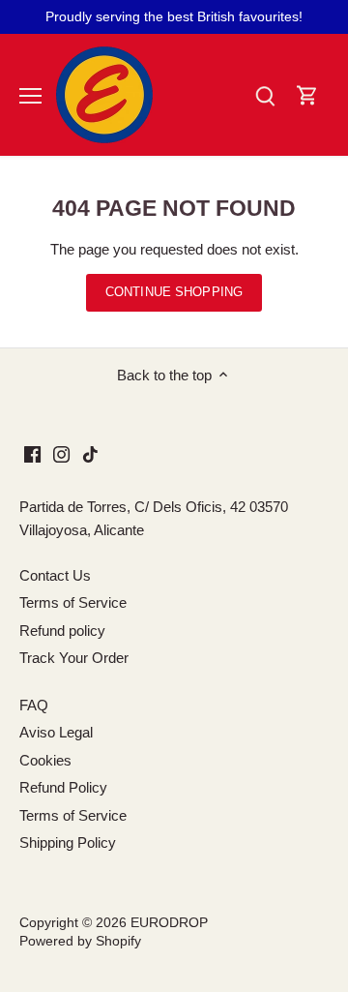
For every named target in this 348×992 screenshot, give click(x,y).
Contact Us (55, 575)
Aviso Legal (56, 732)
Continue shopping (174, 292)
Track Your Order (74, 657)
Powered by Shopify (80, 941)
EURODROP (169, 923)
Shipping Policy (67, 842)
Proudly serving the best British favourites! (174, 16)
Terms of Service (73, 602)
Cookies (45, 760)
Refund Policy (63, 787)
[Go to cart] (307, 95)
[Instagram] (61, 453)
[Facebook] (32, 453)
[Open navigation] (30, 96)
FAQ (33, 705)
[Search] (265, 95)
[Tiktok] (90, 453)
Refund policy (62, 630)
